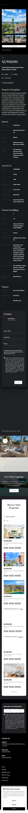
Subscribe (21, 711)
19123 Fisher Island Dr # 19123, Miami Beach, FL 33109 (14, 682)
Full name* (7, 337)
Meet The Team (6, 775)
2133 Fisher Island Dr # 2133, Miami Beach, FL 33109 (14, 599)
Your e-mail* (7, 331)
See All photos (14, 46)
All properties (14, 691)
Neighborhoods (6, 772)
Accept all (14, 808)
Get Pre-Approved (8, 82)
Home (3, 767)
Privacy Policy (21, 364)
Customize (14, 804)
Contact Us (14, 490)
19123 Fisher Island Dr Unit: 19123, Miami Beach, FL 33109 (13, 655)
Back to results (8, 4)
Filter (7, 520)
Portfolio (4, 769)
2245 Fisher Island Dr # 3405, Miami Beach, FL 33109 (14, 571)
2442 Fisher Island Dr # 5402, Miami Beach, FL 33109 (13, 543)
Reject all (14, 800)
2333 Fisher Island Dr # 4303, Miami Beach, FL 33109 (14, 627)
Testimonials (5, 777)
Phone (5, 343)
